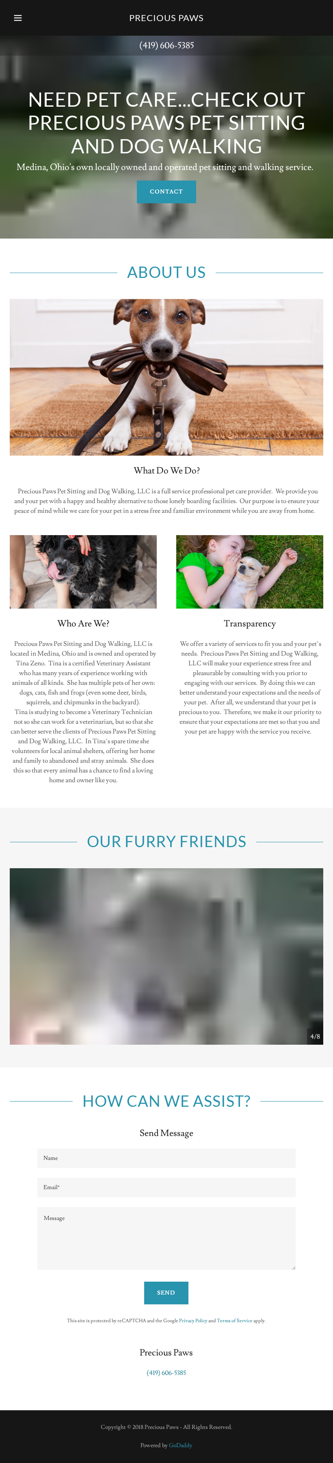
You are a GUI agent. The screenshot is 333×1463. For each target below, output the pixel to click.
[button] (25, 18)
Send (166, 1293)
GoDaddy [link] (180, 1445)
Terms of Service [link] (235, 1321)
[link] (166, 19)
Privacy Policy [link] (193, 1321)
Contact (166, 192)
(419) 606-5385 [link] (166, 46)
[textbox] (166, 1158)
